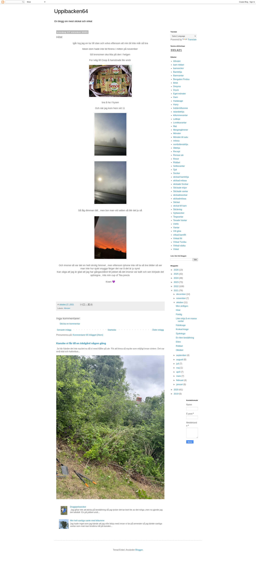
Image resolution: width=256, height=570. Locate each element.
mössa (176, 141)
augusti (180, 359)
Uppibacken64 (71, 11)
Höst (178, 310)
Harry (175, 104)
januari (179, 384)
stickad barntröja (181, 177)
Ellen (178, 342)
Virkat (176, 249)
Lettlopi (176, 119)
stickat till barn (180, 206)
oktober (180, 302)
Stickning (177, 209)
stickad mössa (180, 180)
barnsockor (178, 68)
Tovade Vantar (180, 220)
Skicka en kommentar (70, 324)
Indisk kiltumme (180, 108)
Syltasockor (178, 213)
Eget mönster (179, 93)
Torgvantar (178, 217)
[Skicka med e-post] (81, 304)
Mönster (177, 133)
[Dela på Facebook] (89, 304)
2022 (176, 286)
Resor (176, 159)
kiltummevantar (180, 115)
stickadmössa (179, 198)
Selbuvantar (179, 166)
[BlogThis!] (84, 304)
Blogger (139, 550)
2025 (176, 274)
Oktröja (176, 148)
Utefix (176, 224)
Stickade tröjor (180, 188)
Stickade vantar (180, 191)
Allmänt (67, 308)
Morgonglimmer (180, 130)
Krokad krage (182, 329)
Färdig (179, 314)
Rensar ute (178, 155)
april (178, 372)
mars (178, 376)
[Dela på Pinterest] (91, 304)
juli (178, 364)
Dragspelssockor (78, 507)
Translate (192, 39)
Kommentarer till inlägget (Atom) (88, 335)
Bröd (175, 83)
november (181, 298)
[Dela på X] (86, 304)
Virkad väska (179, 245)
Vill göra (177, 231)
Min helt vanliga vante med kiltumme (87, 520)
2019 (176, 394)
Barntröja (177, 72)
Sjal (175, 169)
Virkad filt (177, 238)
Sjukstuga (180, 333)
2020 (176, 389)
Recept (176, 151)
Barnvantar (178, 75)
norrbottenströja (180, 144)
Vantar (176, 227)
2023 (176, 282)
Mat (175, 126)
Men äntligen (182, 306)
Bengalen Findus (181, 79)
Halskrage (178, 101)
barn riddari (178, 65)
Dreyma (177, 86)
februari (180, 380)
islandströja (178, 112)
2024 (176, 278)
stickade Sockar (180, 184)
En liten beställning (185, 338)
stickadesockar (180, 195)
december (181, 294)
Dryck (176, 90)
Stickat (176, 202)
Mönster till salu (180, 137)
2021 (176, 290)
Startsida (112, 330)
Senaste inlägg (64, 330)
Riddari (176, 162)
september (181, 355)
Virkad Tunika (179, 242)
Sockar (176, 173)
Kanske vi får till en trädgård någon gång (81, 343)
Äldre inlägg (158, 330)
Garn (175, 97)
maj (178, 368)
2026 (176, 270)
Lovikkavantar (179, 123)
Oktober (179, 350)
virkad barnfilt (179, 235)
